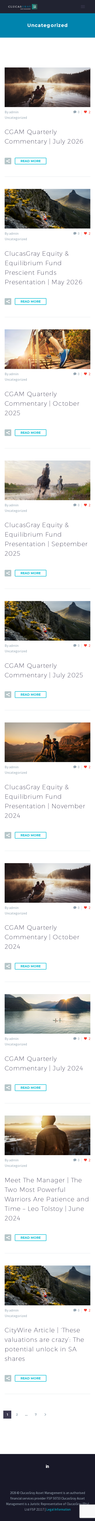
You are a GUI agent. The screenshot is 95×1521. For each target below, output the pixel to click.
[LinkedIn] (47, 1466)
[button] (8, 161)
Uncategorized (16, 117)
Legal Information (58, 1509)
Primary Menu (83, 6)
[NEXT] (45, 1415)
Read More (31, 161)
